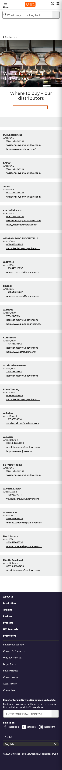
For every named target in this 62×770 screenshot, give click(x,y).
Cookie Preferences (13, 650)
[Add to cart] (58, 3)
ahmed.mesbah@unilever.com (23, 272)
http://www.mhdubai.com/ (21, 148)
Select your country (13, 644)
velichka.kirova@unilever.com (22, 423)
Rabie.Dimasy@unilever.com (22, 319)
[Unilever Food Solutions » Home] (30, 4)
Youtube (31, 726)
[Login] (52, 4)
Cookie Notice (11, 676)
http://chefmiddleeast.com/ (21, 224)
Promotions (9, 635)
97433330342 (13, 315)
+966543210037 (14, 267)
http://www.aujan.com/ (19, 451)
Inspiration (9, 603)
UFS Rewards (10, 629)
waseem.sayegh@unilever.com (23, 144)
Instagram (49, 726)
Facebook (13, 726)
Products (8, 622)
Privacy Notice (10, 670)
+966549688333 (14, 518)
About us (8, 596)
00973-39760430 (15, 442)
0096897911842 (14, 244)
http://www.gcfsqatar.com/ (21, 351)
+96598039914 (14, 418)
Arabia (9, 737)
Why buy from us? (12, 657)
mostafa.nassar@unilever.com (23, 446)
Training (8, 609)
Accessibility (10, 683)
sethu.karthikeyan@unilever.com (24, 248)
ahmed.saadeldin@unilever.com (24, 522)
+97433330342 (14, 343)
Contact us (9, 689)
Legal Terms (9, 663)
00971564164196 (15, 140)
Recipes (7, 616)
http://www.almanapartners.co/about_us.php (24, 323)
